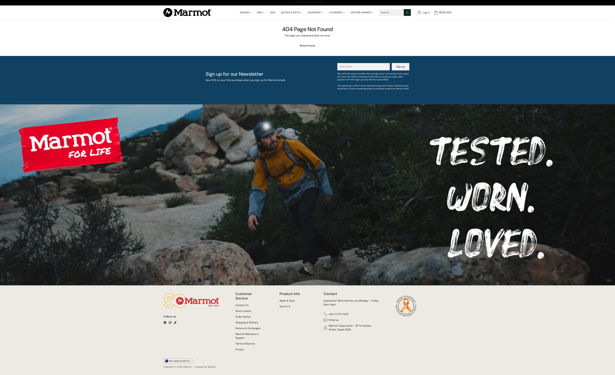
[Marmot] (187, 12)
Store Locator (243, 311)
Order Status (242, 316)
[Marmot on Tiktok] (175, 323)
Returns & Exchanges (247, 328)
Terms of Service (245, 343)
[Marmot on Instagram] (170, 323)
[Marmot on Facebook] (165, 323)
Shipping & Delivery (246, 322)
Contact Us (242, 305)
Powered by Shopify (205, 366)
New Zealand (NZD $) (179, 361)
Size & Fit (284, 306)
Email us (333, 320)
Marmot (187, 366)
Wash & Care (287, 300)
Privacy (239, 349)
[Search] (407, 12)
